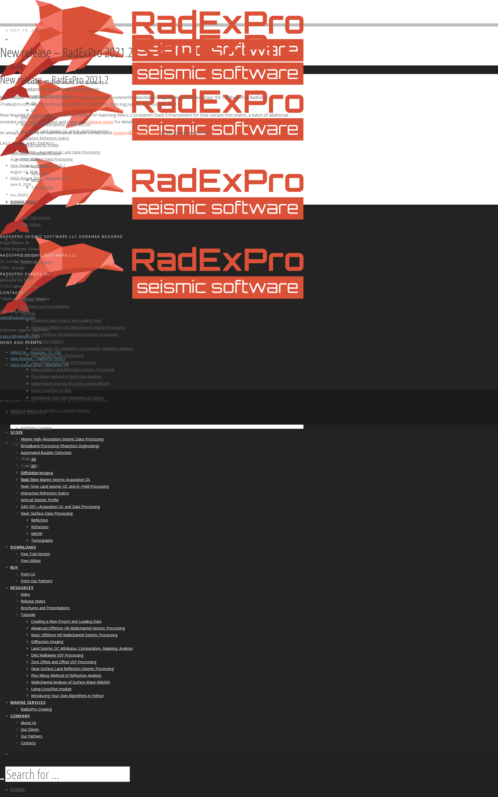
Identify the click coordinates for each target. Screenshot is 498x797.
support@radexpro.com (136, 133)
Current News (24, 201)
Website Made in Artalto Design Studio (50, 410)
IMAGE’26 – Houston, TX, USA (35, 153)
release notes (100, 122)
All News (19, 194)
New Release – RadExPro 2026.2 (37, 165)
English (17, 789)
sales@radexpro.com (17, 317)
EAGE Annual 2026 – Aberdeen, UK (39, 178)
